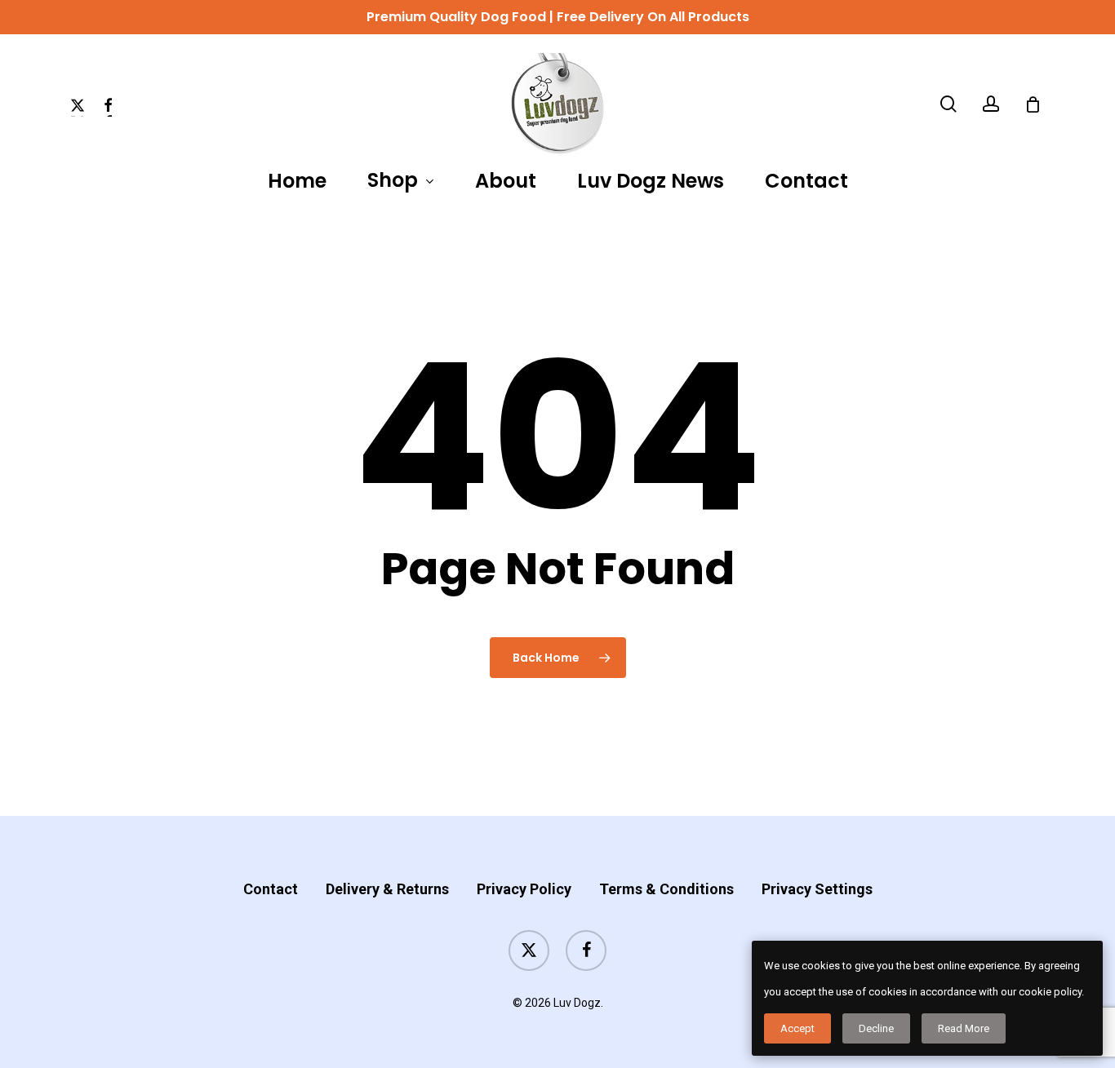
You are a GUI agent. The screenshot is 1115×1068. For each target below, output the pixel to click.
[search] (948, 104)
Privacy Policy (524, 888)
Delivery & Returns (387, 888)
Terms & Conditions (666, 888)
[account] (991, 104)
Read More (963, 1028)
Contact (270, 888)
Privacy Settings (817, 888)
